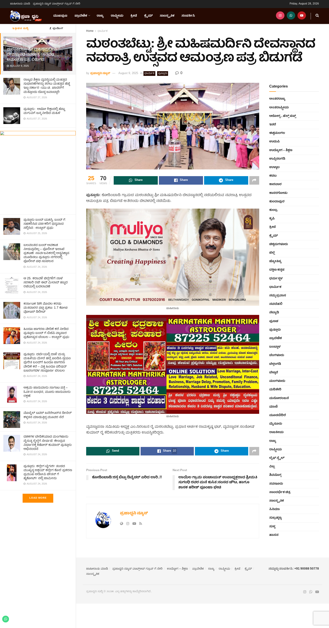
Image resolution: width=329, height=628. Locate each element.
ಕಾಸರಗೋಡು (278, 193)
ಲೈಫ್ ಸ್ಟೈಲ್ (276, 458)
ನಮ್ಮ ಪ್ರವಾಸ (277, 295)
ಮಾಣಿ (273, 407)
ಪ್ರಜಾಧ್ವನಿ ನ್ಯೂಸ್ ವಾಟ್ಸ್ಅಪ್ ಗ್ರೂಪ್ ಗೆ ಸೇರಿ (56, 4)
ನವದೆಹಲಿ (275, 304)
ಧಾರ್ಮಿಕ (103, 31)
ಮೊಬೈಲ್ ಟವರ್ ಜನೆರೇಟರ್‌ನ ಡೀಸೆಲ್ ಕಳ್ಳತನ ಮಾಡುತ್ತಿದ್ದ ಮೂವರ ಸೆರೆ (48, 415)
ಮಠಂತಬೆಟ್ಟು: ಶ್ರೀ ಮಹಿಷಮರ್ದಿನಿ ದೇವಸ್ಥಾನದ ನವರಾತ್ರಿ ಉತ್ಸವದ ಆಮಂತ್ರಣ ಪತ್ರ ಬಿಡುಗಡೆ (32, 54)
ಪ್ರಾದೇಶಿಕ (81, 16)
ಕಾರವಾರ (275, 184)
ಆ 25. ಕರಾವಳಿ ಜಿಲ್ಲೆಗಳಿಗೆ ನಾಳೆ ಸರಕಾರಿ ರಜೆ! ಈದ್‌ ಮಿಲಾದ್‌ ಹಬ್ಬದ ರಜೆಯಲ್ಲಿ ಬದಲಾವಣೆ (46, 282)
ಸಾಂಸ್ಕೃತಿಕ (167, 16)
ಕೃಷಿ (272, 218)
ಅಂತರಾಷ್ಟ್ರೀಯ (279, 107)
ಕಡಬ (273, 176)
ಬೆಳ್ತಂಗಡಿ (275, 364)
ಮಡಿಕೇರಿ (275, 389)
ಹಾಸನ (273, 535)
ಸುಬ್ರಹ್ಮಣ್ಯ (275, 518)
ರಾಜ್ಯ (100, 16)
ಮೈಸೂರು (275, 424)
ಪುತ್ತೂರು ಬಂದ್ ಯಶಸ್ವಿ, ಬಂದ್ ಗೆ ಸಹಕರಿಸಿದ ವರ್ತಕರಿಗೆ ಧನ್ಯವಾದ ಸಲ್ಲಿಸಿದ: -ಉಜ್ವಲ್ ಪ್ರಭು (44, 224)
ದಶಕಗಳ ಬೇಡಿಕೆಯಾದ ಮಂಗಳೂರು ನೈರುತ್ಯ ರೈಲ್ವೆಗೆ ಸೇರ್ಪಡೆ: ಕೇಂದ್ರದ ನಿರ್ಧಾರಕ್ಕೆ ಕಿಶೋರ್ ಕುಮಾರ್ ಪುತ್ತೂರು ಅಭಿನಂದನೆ (48, 443)
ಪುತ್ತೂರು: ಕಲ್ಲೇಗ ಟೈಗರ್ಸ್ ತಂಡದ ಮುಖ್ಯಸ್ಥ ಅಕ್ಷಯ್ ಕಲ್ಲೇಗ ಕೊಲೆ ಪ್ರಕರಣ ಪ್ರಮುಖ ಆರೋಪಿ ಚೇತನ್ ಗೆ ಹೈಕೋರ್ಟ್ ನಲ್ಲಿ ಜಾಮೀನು (48, 472)
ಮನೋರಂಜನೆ (279, 398)
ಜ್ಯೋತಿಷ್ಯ (275, 261)
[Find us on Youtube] (301, 16)
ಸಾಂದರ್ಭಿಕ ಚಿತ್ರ (280, 492)
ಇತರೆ (272, 124)
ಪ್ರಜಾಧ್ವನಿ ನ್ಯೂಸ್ (100, 73)
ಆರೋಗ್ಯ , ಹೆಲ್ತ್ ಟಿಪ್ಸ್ (282, 116)
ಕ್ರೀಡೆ (133, 16)
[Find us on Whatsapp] (291, 16)
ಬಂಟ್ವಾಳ (274, 347)
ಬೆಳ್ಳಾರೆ (273, 372)
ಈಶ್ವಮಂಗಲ (277, 133)
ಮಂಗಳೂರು (277, 381)
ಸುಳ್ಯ (272, 526)
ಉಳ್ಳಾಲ (274, 167)
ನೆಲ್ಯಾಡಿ (274, 312)
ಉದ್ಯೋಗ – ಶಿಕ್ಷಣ (280, 150)
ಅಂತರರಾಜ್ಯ (277, 99)
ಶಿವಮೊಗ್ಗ (275, 475)
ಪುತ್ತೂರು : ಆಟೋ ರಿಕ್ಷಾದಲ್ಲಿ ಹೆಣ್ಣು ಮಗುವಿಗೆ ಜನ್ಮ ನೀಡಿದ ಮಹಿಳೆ (44, 111)
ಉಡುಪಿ (274, 141)
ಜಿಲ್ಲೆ (272, 253)
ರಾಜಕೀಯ (276, 432)
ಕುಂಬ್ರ (273, 210)
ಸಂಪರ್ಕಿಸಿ (188, 16)
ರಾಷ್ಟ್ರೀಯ (117, 16)
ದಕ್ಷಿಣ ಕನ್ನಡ (276, 270)
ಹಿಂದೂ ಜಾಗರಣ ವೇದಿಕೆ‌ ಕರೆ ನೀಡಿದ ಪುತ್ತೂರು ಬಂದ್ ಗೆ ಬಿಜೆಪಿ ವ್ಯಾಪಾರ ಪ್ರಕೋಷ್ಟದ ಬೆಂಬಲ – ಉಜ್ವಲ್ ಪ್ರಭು (46, 333)
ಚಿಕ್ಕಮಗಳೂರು (278, 244)
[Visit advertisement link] (38, 171)
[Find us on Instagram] (280, 16)
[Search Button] (317, 16)
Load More (38, 498)
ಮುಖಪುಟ (60, 16)
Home (90, 31)
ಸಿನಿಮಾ (274, 509)
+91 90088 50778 (306, 569)
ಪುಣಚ (273, 321)
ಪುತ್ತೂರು (162, 73)
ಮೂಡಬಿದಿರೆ (277, 415)
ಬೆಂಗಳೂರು (276, 355)
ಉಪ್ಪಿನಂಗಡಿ (277, 159)
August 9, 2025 (128, 73)
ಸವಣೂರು (276, 484)
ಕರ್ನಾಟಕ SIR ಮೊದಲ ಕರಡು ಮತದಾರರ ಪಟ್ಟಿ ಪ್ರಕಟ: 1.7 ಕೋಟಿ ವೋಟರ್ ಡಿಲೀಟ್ (46, 308)
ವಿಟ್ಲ (272, 466)
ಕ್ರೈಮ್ (148, 16)
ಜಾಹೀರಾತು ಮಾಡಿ (20, 4)
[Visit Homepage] (26, 16)
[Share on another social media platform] (254, 180)
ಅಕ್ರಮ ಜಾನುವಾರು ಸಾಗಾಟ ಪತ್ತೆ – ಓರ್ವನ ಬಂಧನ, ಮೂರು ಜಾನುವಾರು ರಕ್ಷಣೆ (47, 392)
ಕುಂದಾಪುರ (276, 201)
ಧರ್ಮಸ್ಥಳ (275, 278)
